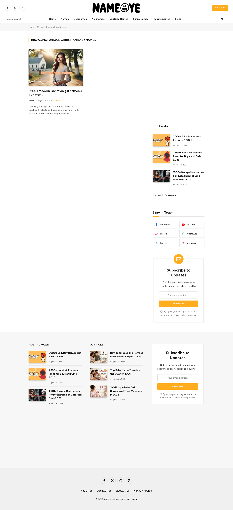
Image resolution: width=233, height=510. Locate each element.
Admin (31, 100)
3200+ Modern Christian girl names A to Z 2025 (55, 93)
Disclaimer (122, 491)
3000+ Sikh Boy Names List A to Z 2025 (187, 138)
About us (86, 491)
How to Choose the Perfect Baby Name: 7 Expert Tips (126, 354)
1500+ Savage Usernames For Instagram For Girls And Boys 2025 (188, 176)
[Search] (222, 19)
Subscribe (220, 7)
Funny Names (141, 19)
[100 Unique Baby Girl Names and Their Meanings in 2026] (98, 391)
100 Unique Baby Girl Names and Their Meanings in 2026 (126, 391)
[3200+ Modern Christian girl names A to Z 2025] (56, 67)
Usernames (80, 19)
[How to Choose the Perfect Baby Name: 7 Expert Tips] (98, 357)
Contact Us (104, 491)
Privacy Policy (180, 315)
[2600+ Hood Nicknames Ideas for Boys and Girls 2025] (161, 157)
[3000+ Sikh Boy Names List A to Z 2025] (161, 140)
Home (52, 19)
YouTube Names (119, 19)
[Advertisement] (176, 76)
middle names (162, 19)
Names (65, 19)
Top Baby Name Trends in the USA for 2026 (125, 371)
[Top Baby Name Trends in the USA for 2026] (98, 374)
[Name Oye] (116, 7)
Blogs (178, 19)
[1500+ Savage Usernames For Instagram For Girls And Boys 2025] (161, 176)
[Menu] (226, 19)
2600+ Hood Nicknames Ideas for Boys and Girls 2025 (187, 156)
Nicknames (98, 19)
